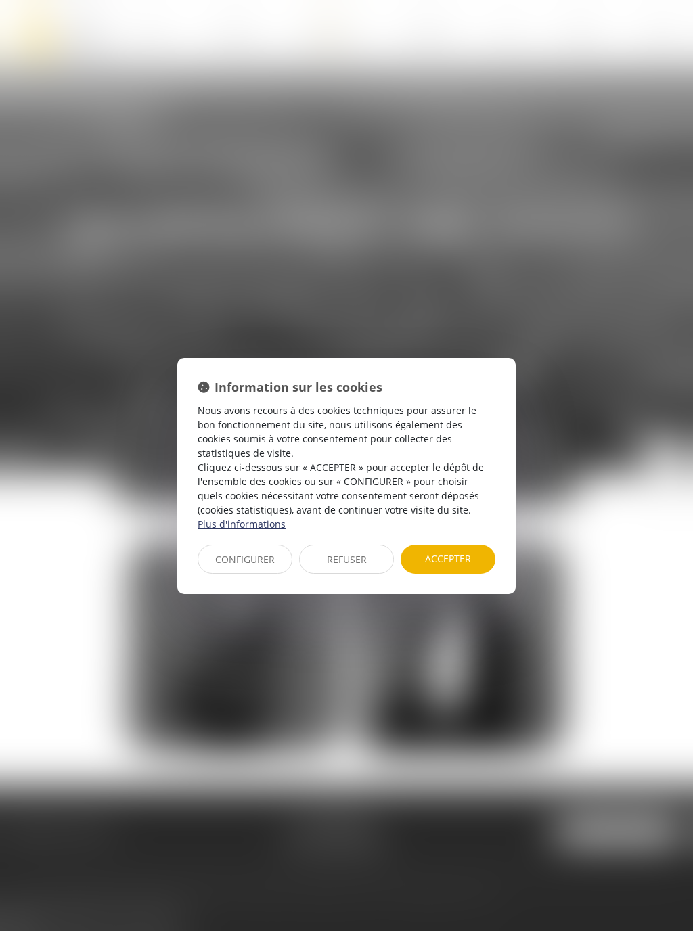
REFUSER (347, 559)
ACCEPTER (448, 558)
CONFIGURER (245, 559)
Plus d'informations (242, 524)
